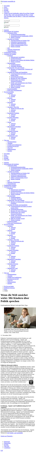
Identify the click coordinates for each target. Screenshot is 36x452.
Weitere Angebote (15, 37)
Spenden (9, 151)
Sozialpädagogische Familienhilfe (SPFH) (22, 36)
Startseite (6, 30)
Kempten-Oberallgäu (13, 117)
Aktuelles (9, 143)
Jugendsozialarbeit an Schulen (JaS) (20, 40)
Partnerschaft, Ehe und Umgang (15, 67)
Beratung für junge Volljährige (19, 78)
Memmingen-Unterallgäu (14, 126)
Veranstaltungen (11, 51)
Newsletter (7, 5)
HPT (8, 48)
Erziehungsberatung (16, 58)
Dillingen (9, 98)
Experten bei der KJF (13, 146)
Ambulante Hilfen (12, 33)
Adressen (13, 95)
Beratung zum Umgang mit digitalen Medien (22, 60)
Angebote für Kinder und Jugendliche (17, 72)
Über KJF (6, 12)
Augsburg (10, 93)
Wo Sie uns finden (9, 92)
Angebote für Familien (10, 54)
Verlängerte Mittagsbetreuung (18, 43)
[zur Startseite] (8, 1)
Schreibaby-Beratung (16, 66)
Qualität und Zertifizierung (14, 144)
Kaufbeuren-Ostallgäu (13, 113)
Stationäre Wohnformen (13, 49)
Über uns (6, 140)
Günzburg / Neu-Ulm (13, 107)
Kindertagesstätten (12, 89)
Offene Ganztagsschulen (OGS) (19, 45)
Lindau (9, 122)
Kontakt (6, 10)
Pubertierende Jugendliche (18, 57)
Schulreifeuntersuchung (17, 76)
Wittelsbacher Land (12, 135)
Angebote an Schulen (13, 39)
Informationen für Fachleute (11, 31)
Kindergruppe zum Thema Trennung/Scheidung (18, 80)
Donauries (10, 102)
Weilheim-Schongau (12, 131)
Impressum (7, 441)
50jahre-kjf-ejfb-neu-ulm (17, 108)
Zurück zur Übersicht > (7, 436)
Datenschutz (7, 443)
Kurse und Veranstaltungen (14, 90)
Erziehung (10, 55)
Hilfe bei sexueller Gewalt (18, 86)
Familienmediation (16, 64)
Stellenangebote (11, 149)
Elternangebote (11, 63)
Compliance (7, 447)
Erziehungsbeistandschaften (18, 34)
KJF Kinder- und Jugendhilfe (15, 433)
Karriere (6, 8)
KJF (2, 450)
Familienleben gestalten (10, 52)
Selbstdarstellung (11, 141)
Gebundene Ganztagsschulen (18, 42)
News (5, 7)
